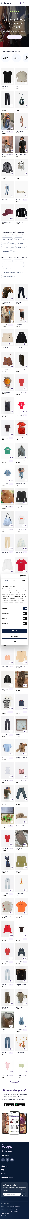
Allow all (14, 631)
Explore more (14, 1082)
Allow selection (14, 636)
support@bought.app (12, 1209)
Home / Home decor (8, 276)
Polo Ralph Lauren (7, 239)
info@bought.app (15, 1206)
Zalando (9, 712)
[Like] (12, 83)
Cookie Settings (15, 1211)
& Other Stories (21, 247)
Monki (12, 247)
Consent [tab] (5, 580)
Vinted (10, 324)
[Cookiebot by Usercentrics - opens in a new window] (20, 576)
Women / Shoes (19, 261)
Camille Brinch (8, 506)
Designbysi (9, 131)
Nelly (24, 154)
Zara (24, 392)
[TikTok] (12, 1160)
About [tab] (24, 580)
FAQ (2, 1170)
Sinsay (4, 243)
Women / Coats (7, 265)
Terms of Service (5, 1213)
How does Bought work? (13, 42)
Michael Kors (18, 236)
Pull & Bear (5, 247)
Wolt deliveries (7, 1178)
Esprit (14, 251)
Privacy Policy (4, 1215)
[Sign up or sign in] (23, 3)
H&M (24, 199)
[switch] (25, 613)
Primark (17, 239)
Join (24, 1194)
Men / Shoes (6, 268)
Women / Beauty (7, 261)
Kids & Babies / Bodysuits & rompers (12, 272)
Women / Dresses (18, 265)
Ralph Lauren (6, 251)
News (3, 1174)
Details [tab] (15, 580)
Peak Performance (7, 236)
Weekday (20, 243)
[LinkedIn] (7, 1160)
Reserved (12, 243)
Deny (14, 641)
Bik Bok (24, 239)
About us (4, 1166)
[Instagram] (3, 1160)
